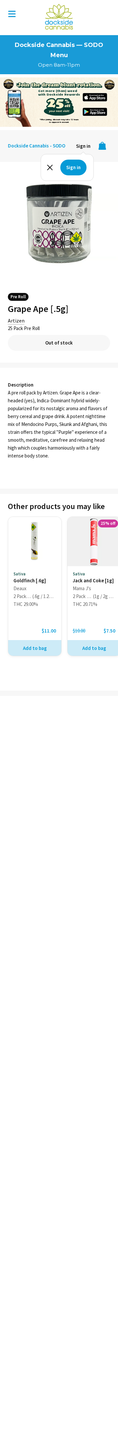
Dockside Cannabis (59, 17)
